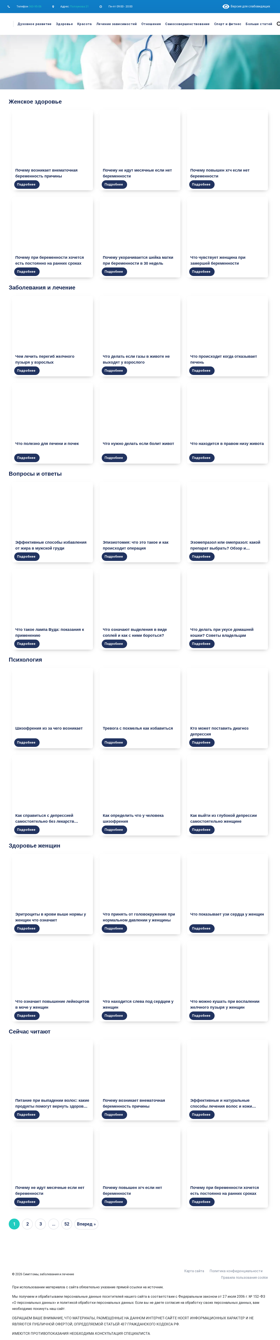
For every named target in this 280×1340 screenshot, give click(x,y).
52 (66, 1224)
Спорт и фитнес (228, 24)
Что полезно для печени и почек (47, 443)
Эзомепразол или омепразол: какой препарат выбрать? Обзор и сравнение (225, 548)
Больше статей (259, 24)
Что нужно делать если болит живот (138, 443)
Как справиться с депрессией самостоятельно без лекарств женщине (44, 821)
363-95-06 (35, 6)
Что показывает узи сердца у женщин (227, 914)
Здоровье (64, 24)
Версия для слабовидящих (249, 6)
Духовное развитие (35, 24)
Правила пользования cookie (244, 1277)
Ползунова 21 (79, 6)
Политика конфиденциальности (236, 1271)
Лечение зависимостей (116, 24)
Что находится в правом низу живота (227, 443)
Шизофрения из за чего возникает (49, 728)
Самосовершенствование (187, 24)
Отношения (151, 24)
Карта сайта (194, 1271)
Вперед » (86, 1224)
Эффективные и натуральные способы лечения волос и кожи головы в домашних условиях (221, 1106)
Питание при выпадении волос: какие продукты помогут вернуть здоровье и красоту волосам (52, 1106)
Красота (84, 24)
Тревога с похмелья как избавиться (138, 728)
